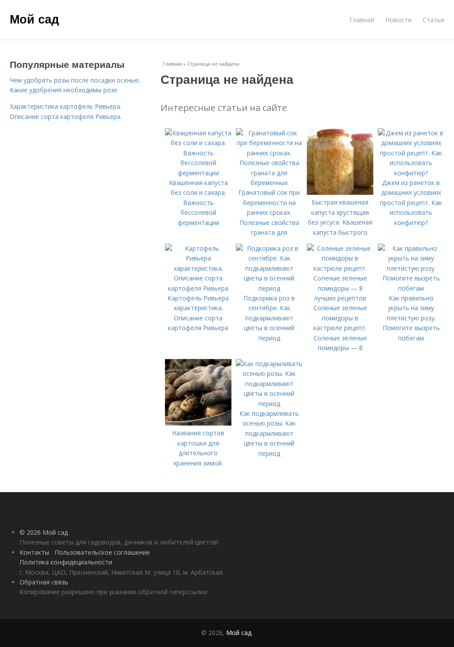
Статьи (433, 20)
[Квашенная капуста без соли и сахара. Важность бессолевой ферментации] (198, 173)
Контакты (34, 552)
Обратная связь (44, 582)
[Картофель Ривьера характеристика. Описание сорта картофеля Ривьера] (198, 288)
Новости (398, 20)
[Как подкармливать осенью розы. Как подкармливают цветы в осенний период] (269, 403)
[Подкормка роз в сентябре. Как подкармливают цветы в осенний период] (269, 288)
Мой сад (34, 18)
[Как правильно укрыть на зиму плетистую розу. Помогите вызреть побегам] (411, 288)
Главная (361, 20)
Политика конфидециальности (66, 562)
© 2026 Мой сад (44, 532)
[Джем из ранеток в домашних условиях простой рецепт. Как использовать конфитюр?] (411, 173)
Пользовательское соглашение (102, 552)
